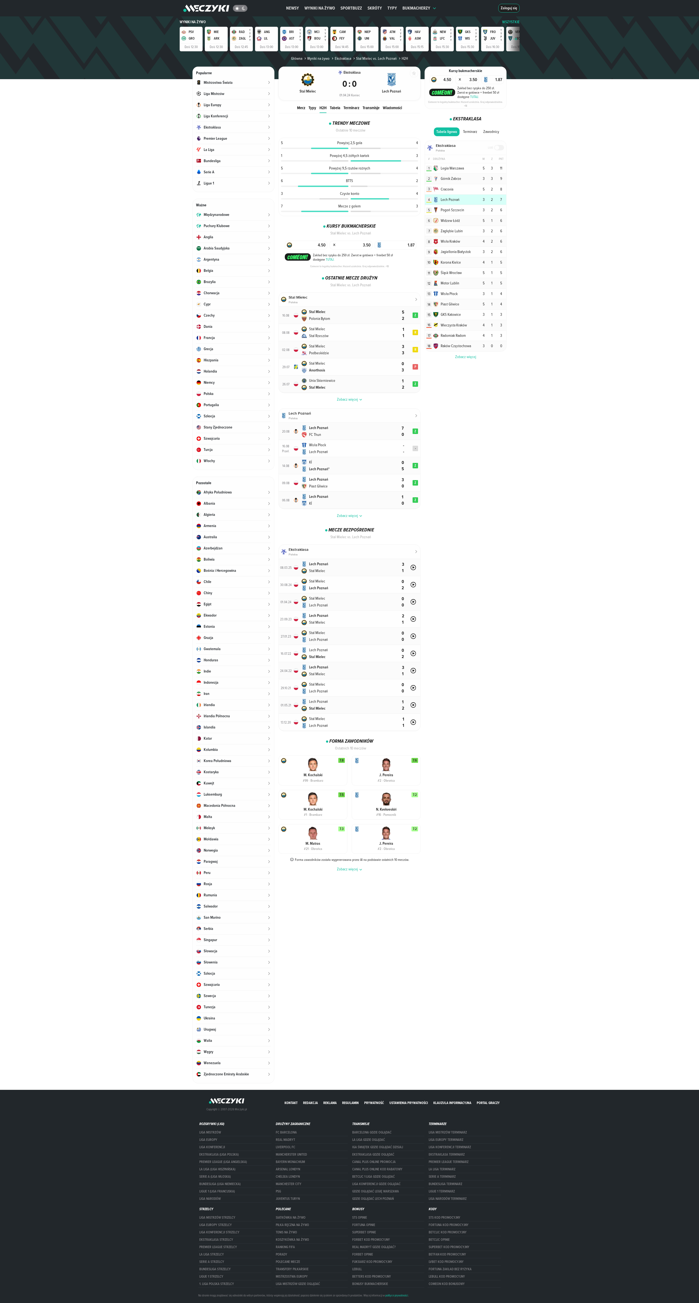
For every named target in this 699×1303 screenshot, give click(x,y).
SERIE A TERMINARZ (442, 1176)
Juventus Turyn (288, 1199)
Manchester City (288, 1184)
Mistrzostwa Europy (292, 1276)
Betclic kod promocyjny (448, 1232)
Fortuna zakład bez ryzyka (450, 1269)
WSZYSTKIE (511, 22)
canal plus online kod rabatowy (377, 1169)
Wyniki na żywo (319, 8)
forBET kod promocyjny (371, 1239)
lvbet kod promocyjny (446, 1262)
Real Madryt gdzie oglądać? (374, 1247)
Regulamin (350, 1102)
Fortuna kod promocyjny (449, 1225)
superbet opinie (364, 1232)
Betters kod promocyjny (371, 1276)
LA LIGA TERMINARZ (442, 1169)
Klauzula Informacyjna (452, 1102)
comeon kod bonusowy (447, 1284)
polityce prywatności (396, 1295)
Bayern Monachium (290, 1162)
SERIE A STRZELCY (211, 1262)
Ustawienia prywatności (408, 1102)
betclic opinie (439, 1239)
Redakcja (310, 1102)
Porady (281, 1254)
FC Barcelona (286, 1132)
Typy (392, 8)
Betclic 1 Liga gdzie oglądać (373, 1176)
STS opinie (359, 1217)
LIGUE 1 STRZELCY (211, 1276)
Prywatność (374, 1102)
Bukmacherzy (416, 8)
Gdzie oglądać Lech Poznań (373, 1199)
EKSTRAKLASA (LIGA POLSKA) (219, 1154)
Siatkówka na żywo (291, 1217)
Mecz (301, 108)
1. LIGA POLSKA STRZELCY (216, 1284)
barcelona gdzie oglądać (372, 1132)
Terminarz (351, 108)
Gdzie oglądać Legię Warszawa (375, 1191)
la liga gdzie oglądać (368, 1140)
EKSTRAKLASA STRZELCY (216, 1239)
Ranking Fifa (285, 1247)
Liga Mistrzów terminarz (448, 1132)
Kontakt (291, 1102)
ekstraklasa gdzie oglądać (373, 1154)
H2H (323, 108)
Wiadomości (392, 108)
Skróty (375, 8)
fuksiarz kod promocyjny (372, 1262)
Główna (296, 58)
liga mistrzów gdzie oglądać (298, 1284)
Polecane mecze (288, 1262)
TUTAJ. (330, 259)
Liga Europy (208, 1140)
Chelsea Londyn (288, 1176)
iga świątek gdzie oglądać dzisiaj (377, 1147)
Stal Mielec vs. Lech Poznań (376, 58)
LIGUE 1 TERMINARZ (442, 1191)
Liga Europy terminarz (446, 1140)
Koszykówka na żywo (292, 1239)
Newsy (292, 8)
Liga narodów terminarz (448, 1199)
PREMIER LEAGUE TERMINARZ (449, 1162)
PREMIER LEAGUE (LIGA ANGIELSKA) (223, 1162)
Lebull (357, 1269)
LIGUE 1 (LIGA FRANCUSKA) (217, 1191)
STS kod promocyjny (444, 1217)
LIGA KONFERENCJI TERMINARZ (450, 1147)
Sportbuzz (351, 8)
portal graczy (488, 1102)
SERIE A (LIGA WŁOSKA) (215, 1176)
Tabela (335, 108)
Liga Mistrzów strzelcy (217, 1217)
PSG (278, 1191)
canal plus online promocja (374, 1162)
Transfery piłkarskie (292, 1269)
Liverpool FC (285, 1147)
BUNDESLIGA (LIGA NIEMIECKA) (220, 1184)
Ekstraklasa (343, 58)
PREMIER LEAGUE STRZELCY (218, 1247)
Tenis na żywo (286, 1232)
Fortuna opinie (363, 1225)
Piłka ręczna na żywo (292, 1225)
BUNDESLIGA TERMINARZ (445, 1184)
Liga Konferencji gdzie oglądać (376, 1184)
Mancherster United (291, 1154)
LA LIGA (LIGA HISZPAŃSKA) (217, 1169)
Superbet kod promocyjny (449, 1247)
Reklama (330, 1102)
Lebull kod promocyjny (447, 1276)
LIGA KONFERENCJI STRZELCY (219, 1232)
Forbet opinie (362, 1254)
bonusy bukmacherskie (370, 1284)
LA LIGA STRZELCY (211, 1254)
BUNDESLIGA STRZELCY (215, 1269)
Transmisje (371, 108)
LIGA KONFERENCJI (212, 1147)
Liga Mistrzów (210, 1132)
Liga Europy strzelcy (215, 1225)
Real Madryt (285, 1140)
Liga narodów (210, 1199)
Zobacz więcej (465, 356)
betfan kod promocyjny (447, 1254)
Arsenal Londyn (288, 1169)
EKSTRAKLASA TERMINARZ (447, 1154)
